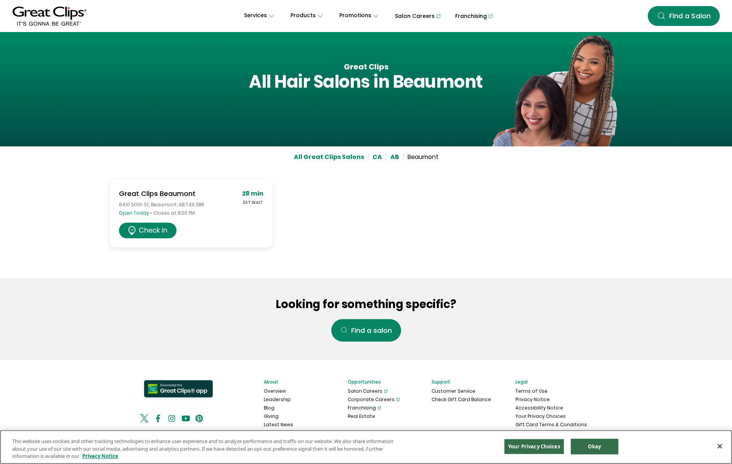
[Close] (719, 446)
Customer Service (453, 391)
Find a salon (371, 330)
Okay (594, 446)
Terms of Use (531, 391)
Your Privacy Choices (540, 416)
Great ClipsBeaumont (157, 193)
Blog (269, 408)
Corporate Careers (371, 399)
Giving (271, 416)
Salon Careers (365, 391)
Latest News (278, 424)
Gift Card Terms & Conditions (551, 424)
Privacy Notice (532, 399)
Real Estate (361, 416)
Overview (275, 391)
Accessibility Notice (539, 408)
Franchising (362, 408)
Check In (153, 230)
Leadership (277, 399)
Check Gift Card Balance (461, 399)
